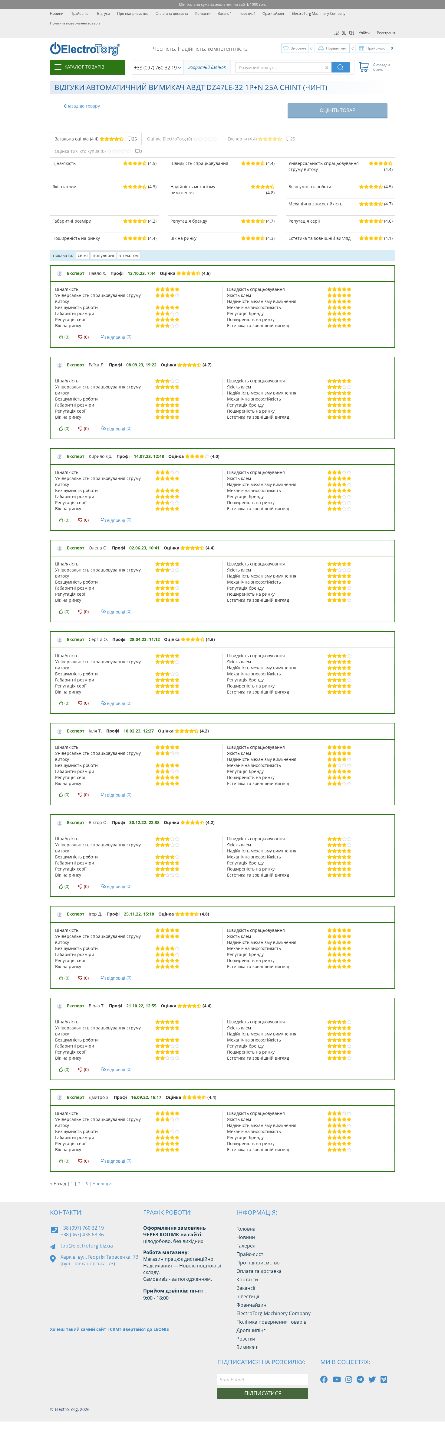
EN (351, 32)
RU (344, 32)
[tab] (96, 139)
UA (337, 32)
